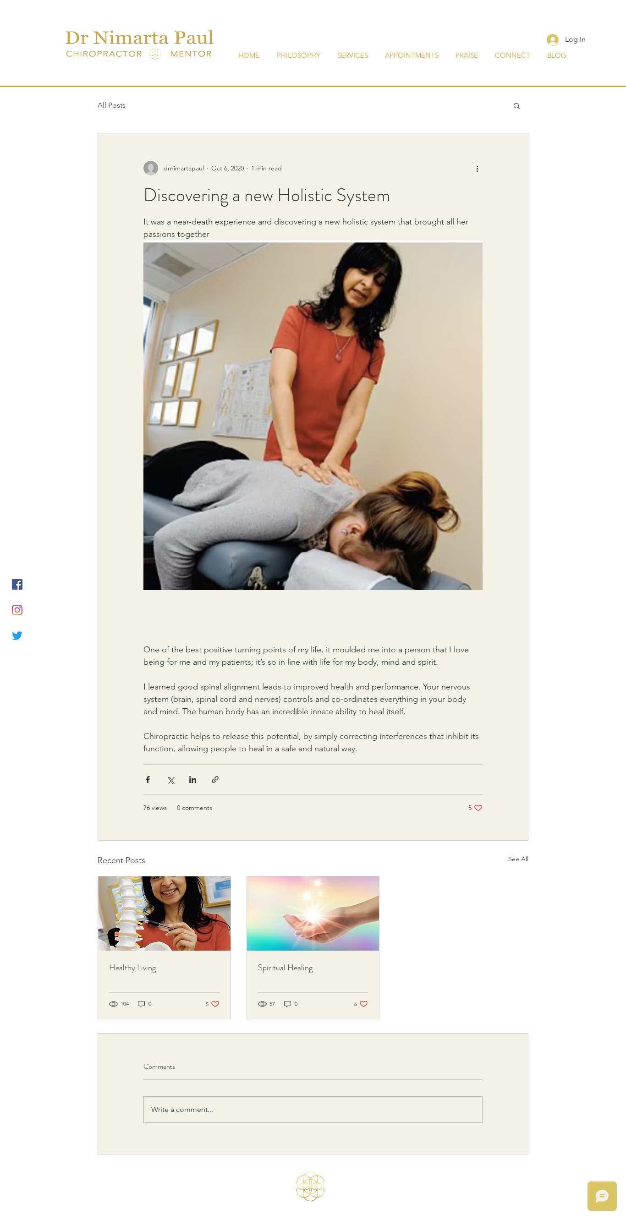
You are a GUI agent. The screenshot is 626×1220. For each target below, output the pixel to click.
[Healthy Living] (164, 913)
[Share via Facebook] (147, 779)
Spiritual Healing (285, 968)
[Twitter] (17, 635)
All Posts (112, 105)
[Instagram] (17, 610)
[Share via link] (215, 779)
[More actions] (477, 168)
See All (518, 859)
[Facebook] (17, 584)
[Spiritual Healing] (313, 913)
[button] (516, 105)
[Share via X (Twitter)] (170, 779)
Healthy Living (132, 968)
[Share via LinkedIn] (192, 779)
